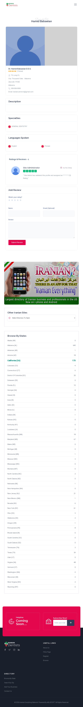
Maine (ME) (11, 444)
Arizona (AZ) (11, 355)
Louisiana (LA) (12, 429)
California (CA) (13, 360)
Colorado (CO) (12, 366)
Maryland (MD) (12, 439)
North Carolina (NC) (14, 474)
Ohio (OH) (10, 513)
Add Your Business (10, 687)
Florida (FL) (11, 385)
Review (10, 220)
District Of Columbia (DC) (16, 375)
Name (10, 208)
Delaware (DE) (12, 380)
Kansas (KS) (11, 420)
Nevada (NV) (12, 503)
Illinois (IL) (10, 410)
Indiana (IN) (11, 415)
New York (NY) (12, 508)
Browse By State (9, 678)
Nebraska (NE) (12, 484)
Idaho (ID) (10, 405)
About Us (46, 648)
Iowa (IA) (10, 400)
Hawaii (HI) (11, 395)
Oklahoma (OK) (12, 518)
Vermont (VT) (12, 567)
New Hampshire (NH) (15, 488)
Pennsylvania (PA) (13, 528)
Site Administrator (31, 168)
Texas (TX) (11, 552)
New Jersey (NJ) (13, 493)
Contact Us (8, 691)
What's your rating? (15, 197)
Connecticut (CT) (13, 370)
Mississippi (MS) (13, 464)
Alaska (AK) (11, 341)
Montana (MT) (12, 469)
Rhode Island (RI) (13, 533)
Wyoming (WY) (12, 587)
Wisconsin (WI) (12, 577)
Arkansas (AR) (12, 350)
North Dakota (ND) (14, 479)
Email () (48, 208)
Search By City (9, 683)
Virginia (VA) (11, 562)
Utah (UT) (10, 557)
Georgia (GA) (12, 390)
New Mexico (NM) (13, 498)
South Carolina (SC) (14, 538)
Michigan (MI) (12, 449)
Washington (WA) (13, 572)
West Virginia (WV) (14, 582)
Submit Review (17, 242)
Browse (45, 660)
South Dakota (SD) (14, 543)
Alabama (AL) (12, 345)
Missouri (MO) (12, 459)
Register (46, 656)
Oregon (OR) (11, 523)
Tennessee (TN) (13, 548)
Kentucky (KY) (12, 425)
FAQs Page (47, 652)
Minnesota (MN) (13, 454)
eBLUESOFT (51, 702)
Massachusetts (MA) (14, 434)
